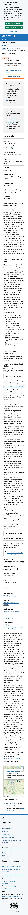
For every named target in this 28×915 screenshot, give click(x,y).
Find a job (5, 831)
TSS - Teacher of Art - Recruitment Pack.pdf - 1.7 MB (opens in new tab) (15, 553)
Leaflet (6, 794)
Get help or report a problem (11, 866)
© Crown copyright (14, 911)
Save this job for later (13, 77)
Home (4, 53)
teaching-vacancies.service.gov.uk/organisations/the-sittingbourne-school (14, 627)
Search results (11, 53)
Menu (4, 45)
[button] (17, 781)
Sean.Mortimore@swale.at (12, 611)
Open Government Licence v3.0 (12, 896)
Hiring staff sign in (8, 853)
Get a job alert (10, 803)
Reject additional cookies (14, 27)
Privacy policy (13, 879)
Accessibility (6, 883)
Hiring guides (6, 856)
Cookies (4, 879)
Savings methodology (9, 886)
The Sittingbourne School (13, 771)
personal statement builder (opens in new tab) (14, 121)
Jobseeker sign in (7, 828)
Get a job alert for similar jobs (14, 71)
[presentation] (14, 781)
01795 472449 (8, 618)
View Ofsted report (10, 596)
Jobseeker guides (7, 834)
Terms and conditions (9, 881)
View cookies (14, 31)
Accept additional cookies (14, 23)
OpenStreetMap (17, 794)
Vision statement (7, 888)
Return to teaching (8, 837)
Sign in (4, 39)
